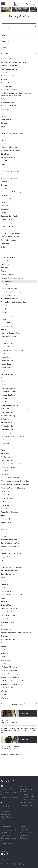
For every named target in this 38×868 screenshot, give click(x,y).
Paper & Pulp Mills (6, 423)
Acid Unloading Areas (7, 83)
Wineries (3, 694)
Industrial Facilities (6, 354)
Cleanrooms (4, 202)
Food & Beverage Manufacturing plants (13, 292)
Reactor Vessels (5, 519)
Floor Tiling (4, 268)
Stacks (3, 577)
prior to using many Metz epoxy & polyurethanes (15, 484)
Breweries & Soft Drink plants (9, 147)
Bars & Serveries (6, 120)
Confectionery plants (7, 226)
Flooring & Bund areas (7, 274)
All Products (5, 806)
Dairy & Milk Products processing (11, 233)
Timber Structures (6, 629)
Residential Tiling (6, 522)
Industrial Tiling (5, 371)
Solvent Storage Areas (8, 574)
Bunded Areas (5, 161)
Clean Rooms (5, 195)
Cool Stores (4, 230)
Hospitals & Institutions (7, 347)
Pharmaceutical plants (7, 433)
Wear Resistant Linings (7, 688)
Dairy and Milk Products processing (11, 237)
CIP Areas (4, 185)
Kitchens (3, 381)
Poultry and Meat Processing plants (11, 464)
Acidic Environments (7, 86)
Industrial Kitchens (6, 364)
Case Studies (5, 814)
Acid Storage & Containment (9, 76)
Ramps (3, 515)
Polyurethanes (5, 453)
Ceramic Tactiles (7, 843)
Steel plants (4, 584)
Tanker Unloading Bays (8, 622)
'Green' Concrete (6, 59)
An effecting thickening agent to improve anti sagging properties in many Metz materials (16, 94)
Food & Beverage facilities (9, 288)
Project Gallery (25, 830)
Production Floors (6, 498)
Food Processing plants (8, 316)
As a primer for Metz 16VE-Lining (11, 106)
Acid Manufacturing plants (9, 69)
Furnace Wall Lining (7, 323)
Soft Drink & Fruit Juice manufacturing (12, 567)
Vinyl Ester (4, 657)
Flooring (3, 271)
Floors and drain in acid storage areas (12, 278)
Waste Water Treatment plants (10, 677)
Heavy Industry (5, 340)
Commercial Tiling (6, 223)
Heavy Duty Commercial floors (10, 333)
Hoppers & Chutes (6, 343)
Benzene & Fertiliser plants (8, 130)
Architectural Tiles (7, 789)
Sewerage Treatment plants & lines (11, 553)
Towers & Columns (6, 643)
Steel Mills (4, 581)
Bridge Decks (5, 154)
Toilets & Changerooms (8, 639)
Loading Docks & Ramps (8, 392)
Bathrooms (4, 123)
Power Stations (5, 471)
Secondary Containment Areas (10, 543)
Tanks (2, 626)
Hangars (3, 330)
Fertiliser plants (5, 264)
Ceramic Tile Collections (24, 836)
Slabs (2, 564)
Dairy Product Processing (8, 240)
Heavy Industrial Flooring (8, 336)
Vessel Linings (5, 650)
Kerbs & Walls (5, 378)
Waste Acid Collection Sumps (10, 674)
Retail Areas (4, 529)
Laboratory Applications (8, 388)
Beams (3, 126)
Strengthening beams (7, 591)
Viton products (5, 660)
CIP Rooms (4, 188)
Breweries (4, 144)
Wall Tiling (4, 663)
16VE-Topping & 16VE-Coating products (13, 62)
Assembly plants (5, 109)
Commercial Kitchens (7, 219)
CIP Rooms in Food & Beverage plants (12, 192)
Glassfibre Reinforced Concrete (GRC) (27, 800)
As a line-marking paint (7, 102)
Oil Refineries (5, 419)
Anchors (3, 99)
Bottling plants (5, 137)
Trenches (3, 646)
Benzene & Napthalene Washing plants (12, 133)
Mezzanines (4, 398)
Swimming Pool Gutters (8, 612)
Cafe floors (4, 168)
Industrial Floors (5, 357)
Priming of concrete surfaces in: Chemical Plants (15, 481)
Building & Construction (8, 157)
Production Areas (6, 495)
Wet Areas (4, 691)
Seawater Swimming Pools (9, 540)
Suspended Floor (6, 605)
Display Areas (5, 243)
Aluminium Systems (26, 805)
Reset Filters (17, 704)
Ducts (2, 250)
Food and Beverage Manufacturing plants (13, 302)
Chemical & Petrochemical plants (10, 171)
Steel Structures (5, 588)
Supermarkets (5, 602)
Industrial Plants (5, 367)
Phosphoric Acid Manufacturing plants (12, 436)
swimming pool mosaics (8, 615)
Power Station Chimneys (8, 467)
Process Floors (5, 491)
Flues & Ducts (5, 285)
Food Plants (4, 312)
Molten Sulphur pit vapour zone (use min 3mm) (15, 409)
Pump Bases (4, 509)
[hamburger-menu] (3, 3)
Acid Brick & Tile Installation (9, 66)
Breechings (4, 140)
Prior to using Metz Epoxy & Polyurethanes (14, 488)
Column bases (5, 209)
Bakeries (3, 113)
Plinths (3, 450)
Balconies (4, 116)
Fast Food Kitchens (6, 261)
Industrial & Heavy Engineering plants (12, 350)
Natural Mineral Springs (8, 416)
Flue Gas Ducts (9, 281)
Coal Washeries (6, 206)
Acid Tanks (4, 79)
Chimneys (4, 182)
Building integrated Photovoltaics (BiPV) (27, 795)
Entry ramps (4, 254)
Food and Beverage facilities (9, 299)
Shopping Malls (6, 557)
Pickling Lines (5, 443)
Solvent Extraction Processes (9, 571)
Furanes (3, 319)
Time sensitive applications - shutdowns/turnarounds (16, 633)
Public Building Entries (7, 502)
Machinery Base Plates (8, 395)
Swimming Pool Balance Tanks (10, 608)
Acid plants (4, 72)
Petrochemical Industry (7, 426)
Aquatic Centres (6, 794)
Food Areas (4, 305)
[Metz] (16, 4)
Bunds (3, 164)
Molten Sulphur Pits (7, 412)
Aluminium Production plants (9, 90)
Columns (3, 213)
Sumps (3, 598)
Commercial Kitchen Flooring (9, 216)
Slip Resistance (6, 835)
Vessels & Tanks (5, 653)
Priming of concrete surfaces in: (10, 478)
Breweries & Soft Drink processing (11, 151)
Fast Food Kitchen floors (8, 257)
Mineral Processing (6, 402)
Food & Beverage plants (8, 295)
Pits (2, 447)
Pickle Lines (4, 440)
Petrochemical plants (7, 429)
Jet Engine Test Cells (7, 374)
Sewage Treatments (7, 550)
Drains (3, 247)
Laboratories (5, 385)
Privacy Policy (20, 864)
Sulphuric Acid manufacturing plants (11, 595)
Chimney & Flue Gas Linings (9, 178)
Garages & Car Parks (7, 326)
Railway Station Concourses (9, 512)
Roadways (4, 533)
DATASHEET (25, 713)
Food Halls (4, 309)
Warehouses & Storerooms (9, 667)
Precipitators (4, 474)
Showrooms (4, 560)
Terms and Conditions (7, 864)
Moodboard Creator (27, 832)
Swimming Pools (6, 619)
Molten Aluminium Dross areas (10, 405)
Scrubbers (4, 536)
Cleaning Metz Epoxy (7, 199)
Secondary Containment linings (10, 546)
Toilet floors (4, 636)
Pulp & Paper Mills (6, 505)
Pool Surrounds (5, 457)
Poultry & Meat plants (7, 460)
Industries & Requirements (5, 810)
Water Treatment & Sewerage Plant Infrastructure (15, 681)
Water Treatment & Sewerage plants (11, 684)
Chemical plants (5, 175)
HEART (28, 4)
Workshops (4, 698)
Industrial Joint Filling (7, 361)
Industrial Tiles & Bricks (9, 797)
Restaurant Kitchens (6, 526)
